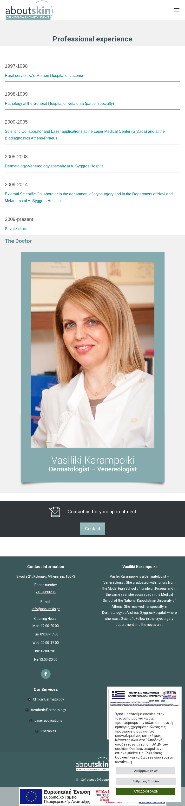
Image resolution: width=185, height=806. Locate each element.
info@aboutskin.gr (46, 609)
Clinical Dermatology (48, 699)
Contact (92, 528)
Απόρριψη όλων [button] (146, 771)
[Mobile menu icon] (176, 10)
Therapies (48, 731)
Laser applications (48, 720)
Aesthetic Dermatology (48, 710)
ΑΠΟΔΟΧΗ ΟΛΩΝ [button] (146, 791)
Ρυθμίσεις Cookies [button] (146, 781)
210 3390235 (46, 592)
